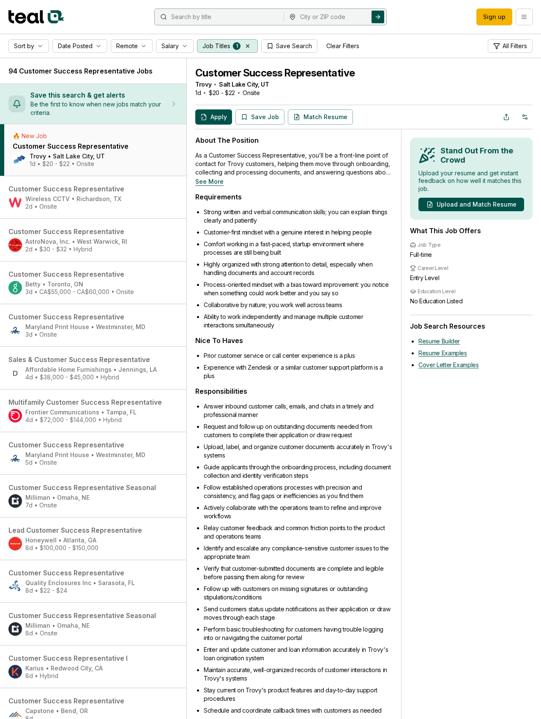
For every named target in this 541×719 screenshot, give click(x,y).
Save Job (265, 116)
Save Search (294, 45)
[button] (247, 46)
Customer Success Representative (275, 73)
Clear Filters (342, 45)
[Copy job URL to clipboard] (506, 117)
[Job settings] (525, 117)
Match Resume (325, 116)
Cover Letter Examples (448, 364)
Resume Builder (439, 341)
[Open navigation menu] (524, 16)
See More (209, 181)
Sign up (494, 16)
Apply (218, 116)
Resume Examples (442, 353)
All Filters (515, 45)
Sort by (24, 45)
